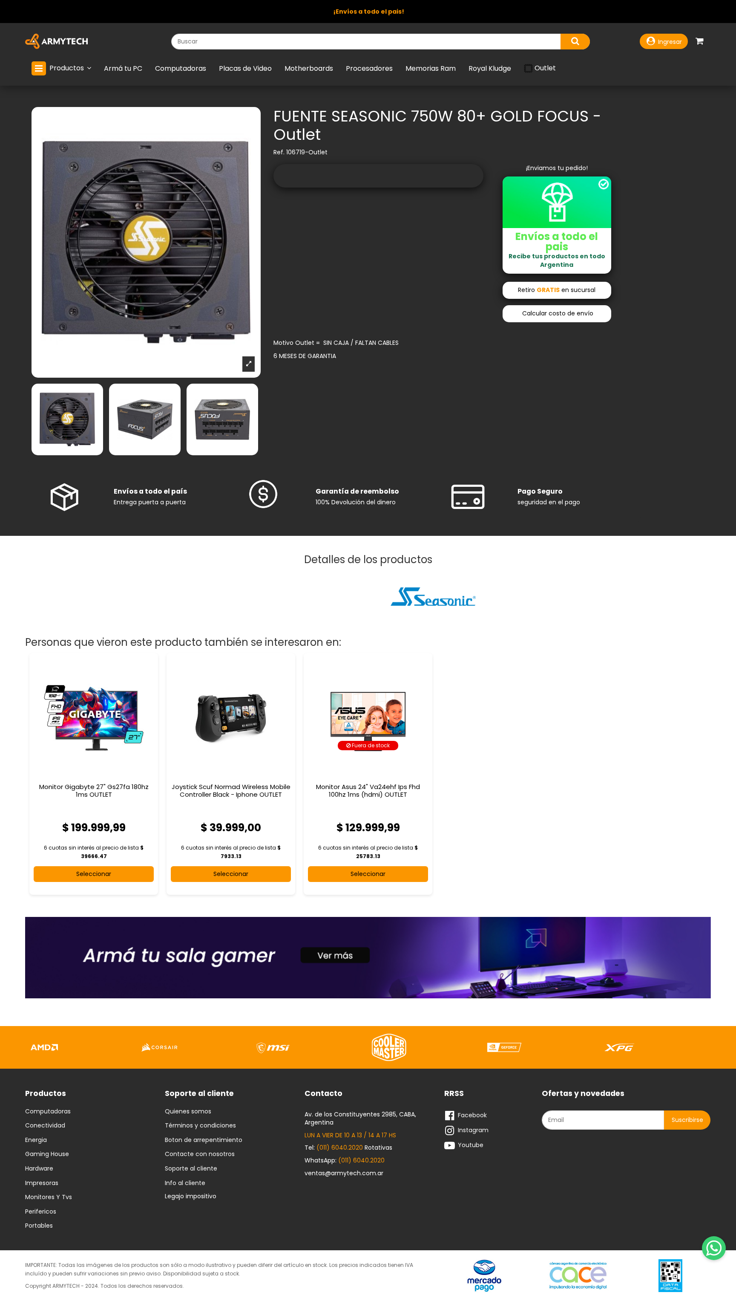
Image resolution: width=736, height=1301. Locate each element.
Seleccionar (93, 874)
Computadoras (48, 1111)
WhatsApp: (345, 1160)
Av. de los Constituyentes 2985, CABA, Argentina (360, 1118)
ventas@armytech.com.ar (344, 1173)
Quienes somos (188, 1111)
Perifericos (40, 1212)
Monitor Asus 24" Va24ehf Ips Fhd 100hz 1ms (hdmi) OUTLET (368, 790)
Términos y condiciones (200, 1126)
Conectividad (45, 1126)
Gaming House (47, 1154)
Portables (39, 1226)
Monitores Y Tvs (48, 1197)
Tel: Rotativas (348, 1147)
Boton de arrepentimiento (203, 1140)
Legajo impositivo (190, 1196)
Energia (36, 1140)
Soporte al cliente (191, 1169)
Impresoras (41, 1183)
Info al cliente (185, 1183)
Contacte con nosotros (200, 1154)
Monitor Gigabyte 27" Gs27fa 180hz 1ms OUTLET (94, 790)
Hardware (39, 1169)
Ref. (279, 152)
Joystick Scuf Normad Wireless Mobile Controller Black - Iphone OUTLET (231, 790)
